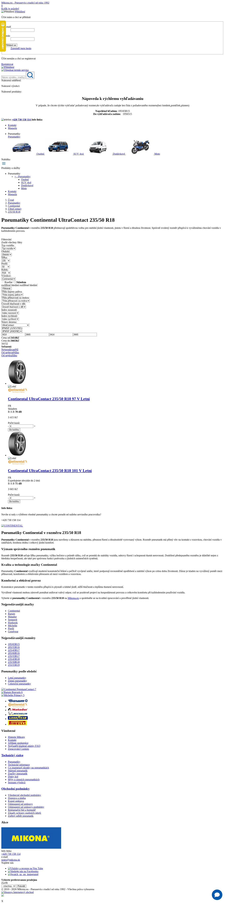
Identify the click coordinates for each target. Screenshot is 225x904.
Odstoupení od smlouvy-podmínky (26, 807)
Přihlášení (20, 11)
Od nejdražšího (9, 355)
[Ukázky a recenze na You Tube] (25, 868)
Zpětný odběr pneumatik (20, 815)
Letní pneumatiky (17, 677)
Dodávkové (119, 153)
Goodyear (13, 631)
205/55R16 (14, 647)
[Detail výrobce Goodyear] (18, 718)
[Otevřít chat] (217, 895)
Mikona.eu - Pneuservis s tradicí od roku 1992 (25, 2)
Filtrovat (6, 288)
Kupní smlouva (16, 801)
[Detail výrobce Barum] (18, 701)
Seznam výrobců (16, 782)
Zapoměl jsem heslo (21, 48)
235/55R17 (14, 656)
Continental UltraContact (49, 399)
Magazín (12, 128)
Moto (157, 153)
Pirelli (11, 628)
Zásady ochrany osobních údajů (24, 812)
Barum (11, 613)
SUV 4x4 (78, 153)
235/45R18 (14, 659)
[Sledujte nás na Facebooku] (23, 871)
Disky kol (13, 776)
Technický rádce (12, 755)
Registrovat (7, 64)
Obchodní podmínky (15, 788)
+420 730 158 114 (21, 119)
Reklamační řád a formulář (22, 810)
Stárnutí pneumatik (18, 770)
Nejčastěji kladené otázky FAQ (24, 745)
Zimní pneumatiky (17, 680)
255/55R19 (14, 665)
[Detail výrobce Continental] (18, 706)
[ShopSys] (17, 892)
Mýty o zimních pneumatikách (24, 779)
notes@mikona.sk (10, 859)
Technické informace (19, 764)
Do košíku (14, 429)
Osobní (40, 153)
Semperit (12, 619)
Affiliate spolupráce (18, 743)
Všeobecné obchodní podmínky (24, 795)
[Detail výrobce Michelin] (18, 714)
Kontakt (12, 125)
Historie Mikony (16, 737)
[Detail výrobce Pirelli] (17, 724)
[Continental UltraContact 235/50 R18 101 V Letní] (17, 455)
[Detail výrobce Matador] (18, 710)
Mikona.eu (73, 598)
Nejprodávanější (9, 349)
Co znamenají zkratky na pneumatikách (28, 767)
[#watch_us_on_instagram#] (23, 874)
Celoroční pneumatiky (19, 683)
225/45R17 (14, 650)
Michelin (12, 625)
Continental (14, 610)
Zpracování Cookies (18, 748)
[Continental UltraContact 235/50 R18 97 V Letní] (17, 383)
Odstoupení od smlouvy (20, 804)
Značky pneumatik (17, 773)
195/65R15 (14, 644)
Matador (12, 616)
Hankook (13, 622)
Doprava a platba (17, 798)
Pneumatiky (14, 136)
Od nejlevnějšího (10, 352)
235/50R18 (14, 662)
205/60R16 (14, 653)
